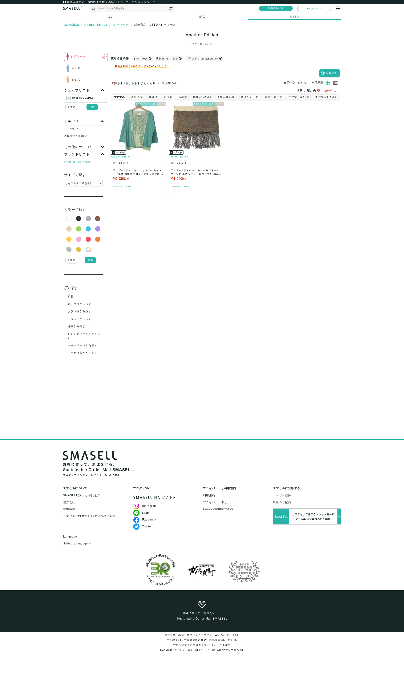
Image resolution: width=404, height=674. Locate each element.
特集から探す (77, 326)
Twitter (147, 526)
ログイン (316, 8)
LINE (145, 512)
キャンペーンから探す (83, 345)
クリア (71, 107)
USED (294, 16)
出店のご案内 (282, 502)
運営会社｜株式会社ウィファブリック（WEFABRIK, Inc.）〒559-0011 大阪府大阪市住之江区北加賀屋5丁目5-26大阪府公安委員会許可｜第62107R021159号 (202, 639)
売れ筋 (168, 97)
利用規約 (209, 495)
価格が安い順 (202, 97)
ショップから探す (80, 318)
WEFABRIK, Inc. (205, 650)
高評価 (153, 97)
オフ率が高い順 (298, 97)
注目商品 (137, 97)
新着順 (182, 97)
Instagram (149, 505)
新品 (202, 16)
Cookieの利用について (218, 509)
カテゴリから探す (80, 304)
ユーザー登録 (282, 495)
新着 (71, 296)
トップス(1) (71, 129)
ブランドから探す (80, 311)
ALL (109, 16)
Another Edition (121, 156)
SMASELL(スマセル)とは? (81, 495)
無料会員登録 (276, 8)
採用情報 (69, 509)
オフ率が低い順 (325, 97)
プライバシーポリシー (218, 502)
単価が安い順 (250, 97)
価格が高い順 (226, 97)
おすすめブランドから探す (84, 336)
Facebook (149, 519)
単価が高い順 (273, 97)
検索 (92, 107)
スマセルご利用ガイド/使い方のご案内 (89, 516)
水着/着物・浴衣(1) (75, 135)
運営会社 (69, 502)
